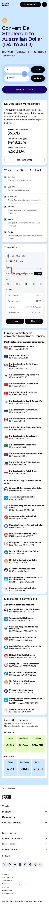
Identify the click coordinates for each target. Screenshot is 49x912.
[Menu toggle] (44, 4)
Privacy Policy (7, 877)
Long (15, 321)
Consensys (6, 874)
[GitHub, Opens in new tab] (9, 864)
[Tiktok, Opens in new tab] (35, 864)
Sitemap (5, 887)
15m (8, 284)
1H (26, 284)
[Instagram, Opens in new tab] (20, 864)
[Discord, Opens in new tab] (25, 864)
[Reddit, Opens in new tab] (30, 864)
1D (41, 284)
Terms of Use (7, 880)
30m (18, 284)
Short (34, 321)
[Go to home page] (3, 788)
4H (33, 284)
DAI (36, 70)
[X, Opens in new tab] (4, 864)
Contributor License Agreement (14, 884)
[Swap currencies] (24, 74)
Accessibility (7, 890)
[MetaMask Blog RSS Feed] (40, 864)
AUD (36, 78)
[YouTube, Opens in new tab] (15, 864)
